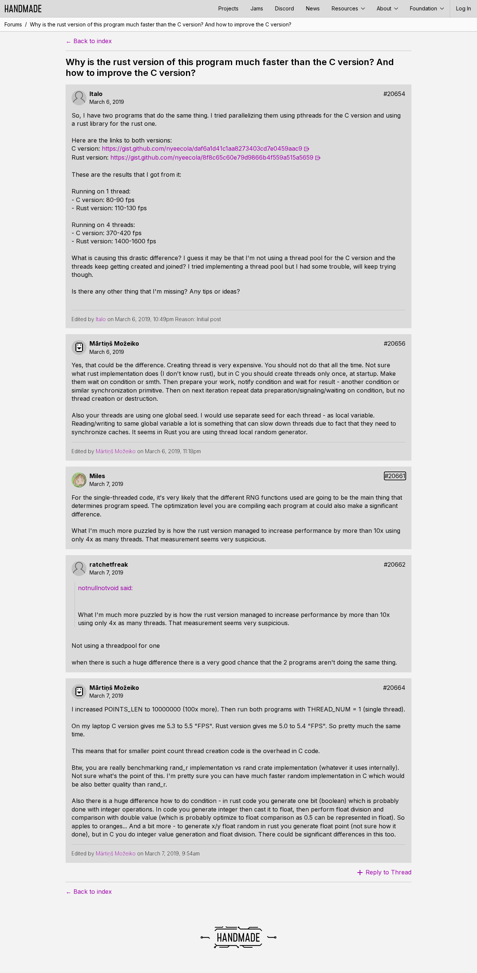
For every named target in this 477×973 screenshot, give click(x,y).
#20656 (394, 343)
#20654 (394, 93)
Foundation (424, 8)
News (313, 8)
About (385, 8)
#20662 (394, 564)
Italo (95, 93)
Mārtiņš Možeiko (114, 343)
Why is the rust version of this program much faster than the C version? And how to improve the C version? (160, 24)
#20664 (394, 687)
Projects (228, 8)
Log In (463, 8)
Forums (13, 24)
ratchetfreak (108, 564)
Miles (97, 476)
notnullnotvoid (98, 588)
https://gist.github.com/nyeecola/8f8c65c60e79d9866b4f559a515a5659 (211, 157)
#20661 (395, 476)
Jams (256, 8)
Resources (346, 8)
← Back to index (89, 41)
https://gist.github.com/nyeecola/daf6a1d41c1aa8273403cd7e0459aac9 (202, 148)
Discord (284, 8)
